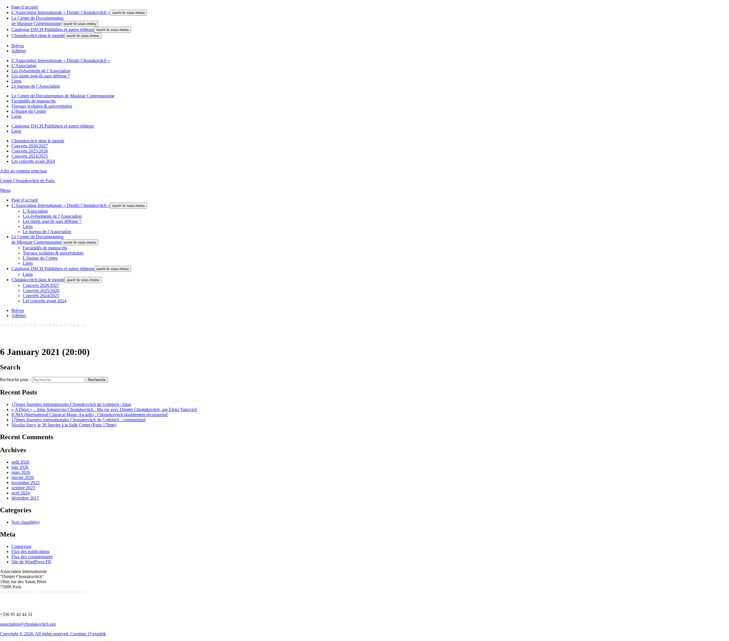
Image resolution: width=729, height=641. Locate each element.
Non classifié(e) (25, 522)
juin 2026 (19, 467)
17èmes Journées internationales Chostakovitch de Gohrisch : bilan (71, 404)
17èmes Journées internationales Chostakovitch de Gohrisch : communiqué (78, 419)
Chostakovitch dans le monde (37, 35)
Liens (16, 81)
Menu (5, 190)
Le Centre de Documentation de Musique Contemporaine (62, 95)
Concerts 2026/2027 (29, 145)
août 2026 (20, 462)
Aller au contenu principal (23, 171)
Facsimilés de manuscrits (33, 100)
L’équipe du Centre (28, 111)
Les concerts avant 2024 (33, 161)
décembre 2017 (25, 498)
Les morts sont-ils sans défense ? (40, 75)
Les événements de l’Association (40, 70)
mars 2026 (20, 472)
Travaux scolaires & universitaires (41, 106)
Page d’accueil (24, 7)
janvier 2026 (22, 477)
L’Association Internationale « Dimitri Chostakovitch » (60, 12)
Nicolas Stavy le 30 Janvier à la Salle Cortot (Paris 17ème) (63, 424)
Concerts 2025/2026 (29, 151)
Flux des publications (30, 551)
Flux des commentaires (32, 556)
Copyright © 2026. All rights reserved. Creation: (44, 633)
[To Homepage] (43, 338)
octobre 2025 (23, 487)
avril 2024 (20, 492)
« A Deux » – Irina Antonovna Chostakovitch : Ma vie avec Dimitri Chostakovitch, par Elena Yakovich (104, 409)
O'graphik (97, 633)
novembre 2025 (25, 482)
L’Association (23, 65)
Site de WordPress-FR (31, 561)
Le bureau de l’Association (35, 86)
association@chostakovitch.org (28, 624)
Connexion (21, 546)
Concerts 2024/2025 (29, 156)
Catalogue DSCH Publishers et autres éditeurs (52, 29)
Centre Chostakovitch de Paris (27, 180)
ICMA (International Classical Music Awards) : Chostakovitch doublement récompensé (89, 414)
